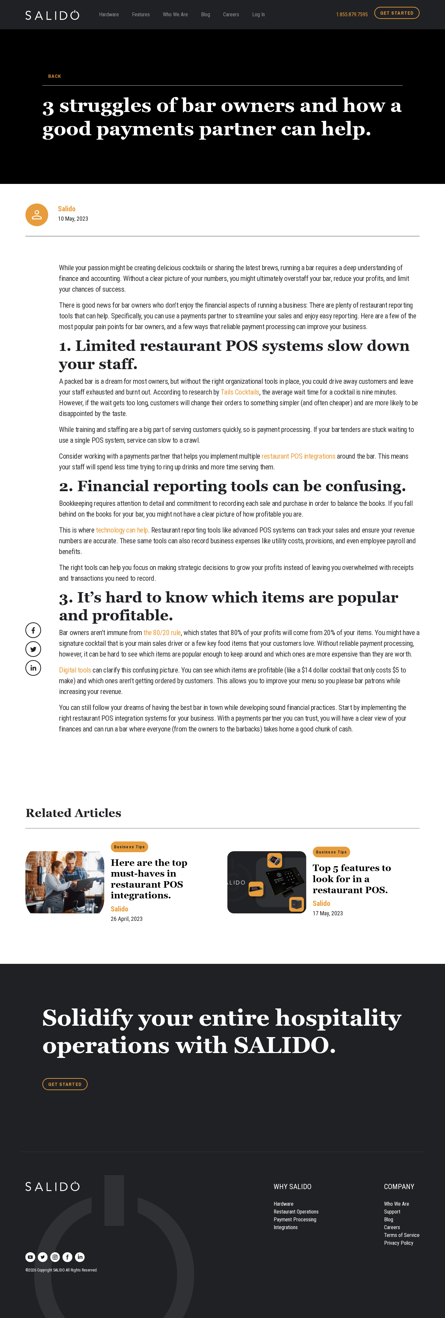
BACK (54, 76)
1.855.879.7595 (352, 14)
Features (141, 14)
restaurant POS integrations (298, 456)
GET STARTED (397, 13)
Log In (258, 14)
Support (392, 1212)
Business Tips (129, 847)
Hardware (109, 14)
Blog (205, 14)
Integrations (286, 1227)
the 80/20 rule (161, 633)
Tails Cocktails (239, 392)
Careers (231, 14)
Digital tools (75, 670)
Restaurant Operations (296, 1212)
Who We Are (175, 14)
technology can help (121, 530)
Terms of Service (402, 1235)
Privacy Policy (398, 1243)
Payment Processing (295, 1219)
